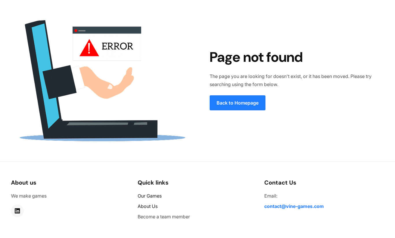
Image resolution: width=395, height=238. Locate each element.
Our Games (150, 196)
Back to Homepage (238, 103)
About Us (148, 206)
